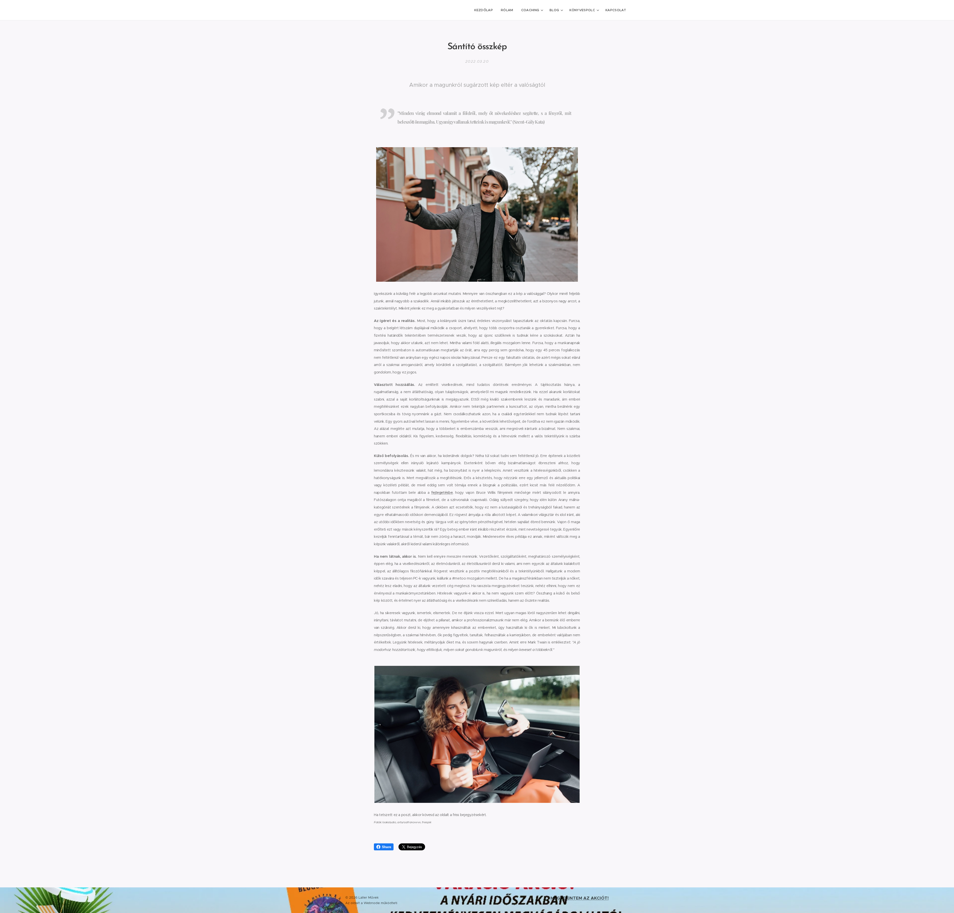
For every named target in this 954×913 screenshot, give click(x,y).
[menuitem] (485, 10)
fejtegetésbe (442, 492)
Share (386, 847)
